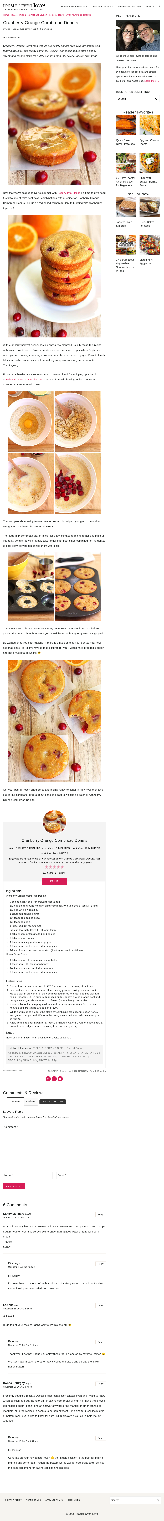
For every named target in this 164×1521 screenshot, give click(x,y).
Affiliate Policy (54, 1500)
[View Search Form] (159, 6)
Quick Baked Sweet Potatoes (125, 142)
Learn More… (151, 81)
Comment (11, 1127)
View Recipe (13, 37)
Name (8, 1175)
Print (54, 881)
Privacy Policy (13, 1500)
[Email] (60, 1078)
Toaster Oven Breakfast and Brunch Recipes (33, 15)
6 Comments (46, 29)
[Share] (54, 1078)
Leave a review (53, 1101)
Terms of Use (33, 1500)
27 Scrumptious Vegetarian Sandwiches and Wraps (125, 265)
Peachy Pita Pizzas (69, 192)
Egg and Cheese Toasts (149, 142)
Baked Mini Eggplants (146, 261)
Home (6, 15)
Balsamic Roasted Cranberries (24, 379)
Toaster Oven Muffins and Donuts (74, 15)
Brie (8, 29)
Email (62, 1175)
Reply (101, 1214)
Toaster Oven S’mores (124, 224)
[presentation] (126, 125)
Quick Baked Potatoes (147, 224)
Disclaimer (74, 1500)
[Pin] (48, 1078)
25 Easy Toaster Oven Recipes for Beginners (125, 182)
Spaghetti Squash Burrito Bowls (148, 182)
